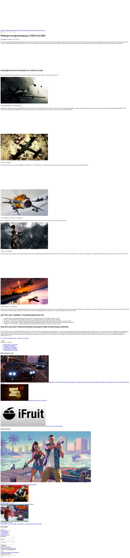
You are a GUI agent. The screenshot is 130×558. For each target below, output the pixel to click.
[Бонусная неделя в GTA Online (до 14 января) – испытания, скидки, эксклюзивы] (14, 521)
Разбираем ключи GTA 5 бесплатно (38, 400)
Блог (40, 30)
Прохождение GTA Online (10, 348)
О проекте (3, 552)
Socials (43, 30)
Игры (32, 30)
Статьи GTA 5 (4, 535)
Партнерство (4, 548)
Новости (17, 30)
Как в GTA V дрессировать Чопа (54, 426)
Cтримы (36, 30)
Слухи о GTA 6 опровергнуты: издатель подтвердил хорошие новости (19, 484)
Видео (25, 30)
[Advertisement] (65, 11)
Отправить (3, 545)
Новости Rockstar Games (10, 338)
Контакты (16, 552)
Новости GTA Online (23, 338)
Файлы (29, 30)
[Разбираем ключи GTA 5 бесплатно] (15, 400)
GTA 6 (2, 483)
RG (1, 338)
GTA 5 (2, 529)
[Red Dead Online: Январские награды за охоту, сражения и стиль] (14, 501)
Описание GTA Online (9, 346)
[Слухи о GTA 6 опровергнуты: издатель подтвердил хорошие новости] (46, 481)
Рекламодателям (12, 548)
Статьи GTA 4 (4, 533)
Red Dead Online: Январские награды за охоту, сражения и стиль (17, 504)
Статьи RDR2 (4, 531)
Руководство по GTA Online (11, 350)
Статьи (21, 30)
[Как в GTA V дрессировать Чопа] (23, 426)
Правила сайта (10, 552)
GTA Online (4, 39)
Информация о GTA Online (10, 344)
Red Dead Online (5, 502)
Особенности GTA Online (10, 347)
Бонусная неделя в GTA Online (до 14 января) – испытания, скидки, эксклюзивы (21, 523)
